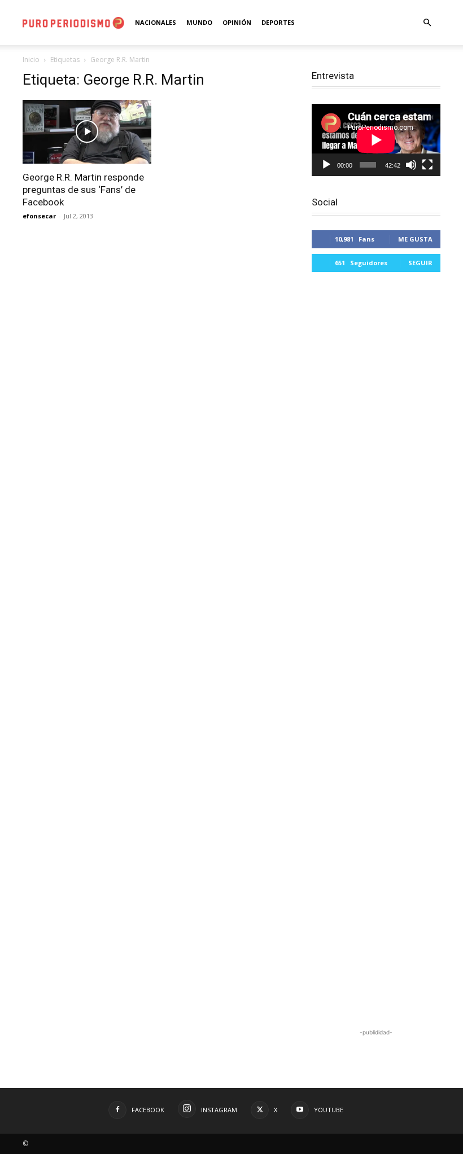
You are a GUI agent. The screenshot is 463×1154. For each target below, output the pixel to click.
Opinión (236, 22)
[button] (426, 22)
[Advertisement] (376, 652)
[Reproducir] (326, 164)
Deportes (278, 22)
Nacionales (155, 22)
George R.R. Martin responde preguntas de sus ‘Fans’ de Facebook (83, 190)
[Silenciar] (411, 164)
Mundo (199, 22)
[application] (376, 140)
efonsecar (39, 216)
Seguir (420, 262)
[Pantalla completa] (427, 164)
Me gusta (415, 239)
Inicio (31, 59)
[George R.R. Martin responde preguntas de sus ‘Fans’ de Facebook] (87, 132)
